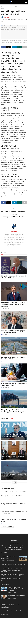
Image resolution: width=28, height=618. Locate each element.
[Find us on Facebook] (3, 611)
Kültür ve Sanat (22, 491)
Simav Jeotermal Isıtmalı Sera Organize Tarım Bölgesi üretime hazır (13, 358)
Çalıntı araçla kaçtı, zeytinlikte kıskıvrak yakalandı (8, 557)
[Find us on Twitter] (7, 611)
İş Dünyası (8, 6)
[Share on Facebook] (3, 47)
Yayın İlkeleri (11, 604)
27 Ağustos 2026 (5, 280)
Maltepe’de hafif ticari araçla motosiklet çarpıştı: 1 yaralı (13, 504)
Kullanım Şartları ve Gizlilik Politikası (9, 606)
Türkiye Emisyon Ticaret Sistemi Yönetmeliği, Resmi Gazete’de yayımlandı (13, 411)
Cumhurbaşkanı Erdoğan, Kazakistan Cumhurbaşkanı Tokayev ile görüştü (13, 435)
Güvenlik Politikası (5, 607)
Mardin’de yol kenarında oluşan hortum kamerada (11, 496)
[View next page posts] (15, 482)
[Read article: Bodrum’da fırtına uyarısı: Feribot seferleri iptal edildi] (14, 470)
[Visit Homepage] (14, 2)
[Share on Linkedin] (14, 47)
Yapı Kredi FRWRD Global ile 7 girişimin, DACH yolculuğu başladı (13, 332)
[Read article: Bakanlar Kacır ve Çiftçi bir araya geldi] (14, 450)
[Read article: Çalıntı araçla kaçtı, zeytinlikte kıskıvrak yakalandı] (23, 558)
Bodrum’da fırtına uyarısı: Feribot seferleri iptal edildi (14, 475)
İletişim (17, 604)
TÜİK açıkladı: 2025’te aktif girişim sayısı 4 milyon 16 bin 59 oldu (14, 384)
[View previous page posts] (13, 482)
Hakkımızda (3, 604)
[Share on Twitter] (8, 47)
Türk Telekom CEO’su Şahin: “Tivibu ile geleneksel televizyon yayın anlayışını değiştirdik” (13, 304)
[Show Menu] (2, 2)
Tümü (6, 491)
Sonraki (10, 526)
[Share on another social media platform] (24, 47)
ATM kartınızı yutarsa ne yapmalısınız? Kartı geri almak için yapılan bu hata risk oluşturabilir (12, 575)
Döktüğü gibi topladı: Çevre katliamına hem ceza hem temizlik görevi (14, 512)
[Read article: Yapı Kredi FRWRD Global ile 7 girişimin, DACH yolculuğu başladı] (14, 320)
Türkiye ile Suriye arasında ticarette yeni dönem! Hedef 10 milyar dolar (13, 277)
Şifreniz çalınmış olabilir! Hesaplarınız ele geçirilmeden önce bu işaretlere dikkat (10, 579)
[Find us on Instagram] (16, 611)
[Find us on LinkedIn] (12, 611)
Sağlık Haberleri (13, 491)
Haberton (7, 17)
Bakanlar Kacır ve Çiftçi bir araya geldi (13, 456)
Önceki (4, 526)
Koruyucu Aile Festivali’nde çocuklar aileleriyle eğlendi (13, 520)
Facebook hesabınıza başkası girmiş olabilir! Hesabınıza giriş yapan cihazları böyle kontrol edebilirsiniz (11, 570)
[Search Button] (26, 2)
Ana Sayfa (3, 6)
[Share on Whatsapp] (19, 47)
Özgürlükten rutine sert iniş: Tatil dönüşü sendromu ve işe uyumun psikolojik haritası (13, 565)
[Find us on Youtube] (20, 611)
